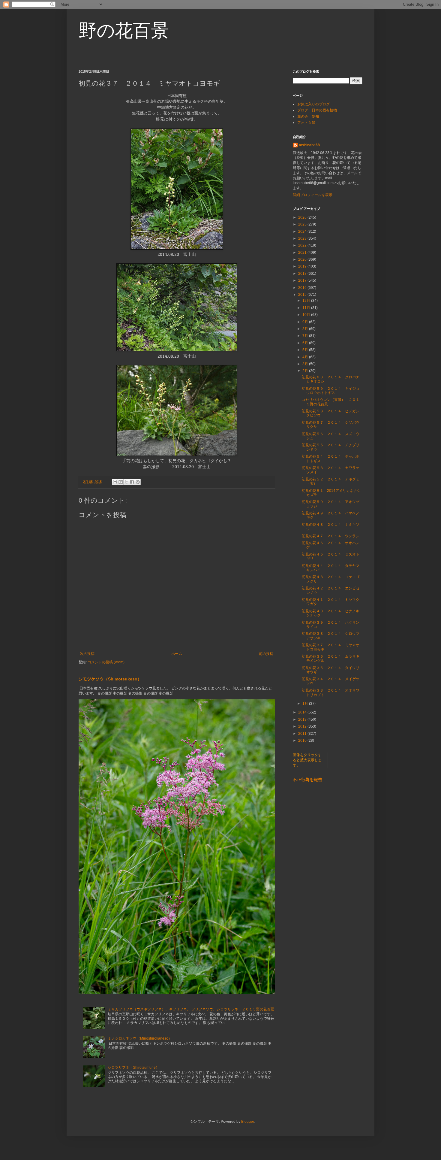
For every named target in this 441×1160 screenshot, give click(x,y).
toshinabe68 (309, 145)
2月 (305, 371)
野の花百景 (124, 30)
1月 (305, 703)
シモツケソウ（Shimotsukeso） (110, 679)
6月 (305, 343)
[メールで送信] (115, 482)
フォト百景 (306, 122)
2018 (303, 273)
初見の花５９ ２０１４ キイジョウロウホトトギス (330, 390)
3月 (305, 364)
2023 (303, 238)
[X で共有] (126, 482)
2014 (303, 712)
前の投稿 (266, 654)
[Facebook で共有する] (132, 482)
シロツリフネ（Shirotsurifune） (133, 1067)
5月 (305, 350)
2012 (303, 726)
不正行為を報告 (307, 779)
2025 (303, 224)
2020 (303, 259)
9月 (305, 322)
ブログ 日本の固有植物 (317, 110)
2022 (303, 245)
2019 (303, 266)
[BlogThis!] (121, 482)
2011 (303, 733)
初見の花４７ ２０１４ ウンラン (330, 536)
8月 (305, 329)
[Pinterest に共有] (138, 482)
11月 (306, 308)
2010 (303, 740)
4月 (305, 357)
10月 (306, 315)
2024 (303, 231)
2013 (303, 719)
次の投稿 (87, 654)
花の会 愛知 (308, 116)
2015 (303, 294)
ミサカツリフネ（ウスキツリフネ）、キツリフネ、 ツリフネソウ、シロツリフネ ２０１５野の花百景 (191, 1009)
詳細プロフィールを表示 (312, 195)
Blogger (247, 1121)
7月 (305, 336)
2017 (303, 280)
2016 (303, 288)
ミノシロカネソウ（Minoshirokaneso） (140, 1038)
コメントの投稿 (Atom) (106, 662)
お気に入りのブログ (313, 104)
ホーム (176, 654)
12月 (306, 300)
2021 (303, 252)
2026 (303, 217)
